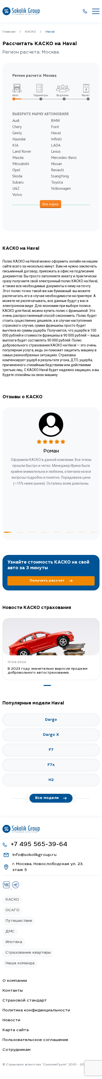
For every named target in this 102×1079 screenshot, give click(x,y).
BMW (55, 120)
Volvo (17, 194)
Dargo (51, 720)
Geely (17, 132)
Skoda (17, 175)
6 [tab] (69, 532)
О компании (14, 981)
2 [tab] (20, 532)
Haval (56, 132)
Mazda (18, 157)
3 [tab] (32, 532)
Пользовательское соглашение (35, 1040)
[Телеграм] (16, 888)
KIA (15, 145)
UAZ (16, 188)
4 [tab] (45, 532)
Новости (11, 1020)
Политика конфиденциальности (36, 1010)
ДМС (10, 931)
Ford (55, 126)
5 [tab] (57, 532)
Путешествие (18, 921)
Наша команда (20, 963)
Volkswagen (61, 188)
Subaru (18, 182)
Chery (17, 126)
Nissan (56, 163)
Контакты (12, 991)
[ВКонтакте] (7, 888)
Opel (16, 169)
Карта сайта (15, 1030)
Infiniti (56, 138)
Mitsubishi (20, 163)
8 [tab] (94, 532)
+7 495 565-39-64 (39, 845)
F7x (51, 765)
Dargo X (51, 735)
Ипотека (13, 942)
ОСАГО (12, 910)
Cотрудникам (16, 1050)
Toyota (57, 182)
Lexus (56, 151)
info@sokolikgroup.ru (34, 855)
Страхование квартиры (28, 953)
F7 (51, 750)
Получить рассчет (47, 581)
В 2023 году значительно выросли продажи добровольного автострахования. (47, 671)
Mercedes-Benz (64, 157)
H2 (51, 780)
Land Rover (21, 151)
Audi (15, 120)
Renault (57, 169)
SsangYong (60, 175)
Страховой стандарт (24, 1001)
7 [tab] (82, 532)
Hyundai (19, 138)
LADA (55, 145)
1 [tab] (7, 532)
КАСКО (12, 900)
